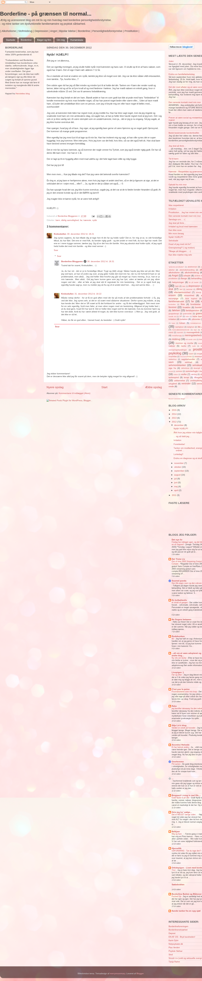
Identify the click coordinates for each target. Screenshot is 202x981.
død (181, 289)
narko (183, 346)
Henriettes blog (23, 93)
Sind (171, 955)
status (175, 374)
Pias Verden (174, 947)
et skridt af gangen (180, 602)
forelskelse (195, 304)
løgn (195, 330)
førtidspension (192, 310)
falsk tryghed (191, 299)
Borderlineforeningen (178, 926)
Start (104, 387)
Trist (174, 870)
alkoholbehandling (187, 270)
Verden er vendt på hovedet (184, 728)
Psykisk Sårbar (175, 951)
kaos (173, 323)
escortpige (173, 298)
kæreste (87, 220)
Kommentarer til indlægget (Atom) (74, 393)
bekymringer (178, 282)
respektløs (173, 357)
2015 (174, 410)
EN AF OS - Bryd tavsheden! (182, 937)
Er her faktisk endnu (181, 747)
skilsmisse (185, 368)
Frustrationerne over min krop (184, 691)
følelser (176, 310)
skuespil (197, 368)
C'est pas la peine (181, 689)
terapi (186, 377)
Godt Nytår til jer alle (181, 798)
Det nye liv (177, 540)
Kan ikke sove (175, 230)
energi (198, 292)
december (179, 425)
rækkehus (173, 359)
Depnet (172, 933)
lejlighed (190, 327)
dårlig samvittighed (70, 220)
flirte (183, 304)
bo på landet (194, 282)
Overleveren (178, 762)
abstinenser (192, 267)
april (176, 490)
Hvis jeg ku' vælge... (182, 812)
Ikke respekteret (176, 205)
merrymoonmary (117, 973)
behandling (196, 278)
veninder (186, 383)
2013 (174, 418)
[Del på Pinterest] (109, 216)
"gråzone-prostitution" (176, 267)
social (171, 371)
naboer (172, 346)
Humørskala (76, 40)
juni (176, 482)
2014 (174, 414)
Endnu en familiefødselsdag (182, 74)
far (81, 220)
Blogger (140, 973)
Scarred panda (179, 581)
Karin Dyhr (173, 940)
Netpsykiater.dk (176, 944)
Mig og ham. (177, 834)
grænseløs (187, 314)
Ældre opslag (153, 387)
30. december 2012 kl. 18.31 (100, 261)
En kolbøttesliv (179, 600)
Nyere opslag (55, 387)
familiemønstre (176, 301)
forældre (186, 307)
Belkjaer (176, 831)
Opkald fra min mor (178, 185)
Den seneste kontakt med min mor (185, 102)
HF (181, 316)
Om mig (61, 40)
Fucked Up (177, 896)
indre (187, 316)
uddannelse (179, 380)
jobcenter (196, 319)
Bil (173, 639)
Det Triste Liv (178, 559)
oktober (178, 467)
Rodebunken (178, 636)
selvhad (188, 362)
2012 (174, 422)
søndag (194, 374)
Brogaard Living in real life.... (186, 795)
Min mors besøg (176, 233)
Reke (174, 706)
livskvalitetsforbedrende (180, 330)
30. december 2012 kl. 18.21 (80, 234)
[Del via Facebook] (106, 216)
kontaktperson (195, 323)
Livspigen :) (178, 672)
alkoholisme (174, 272)
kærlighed (179, 327)
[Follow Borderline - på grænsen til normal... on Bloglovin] (181, 48)
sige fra (172, 368)
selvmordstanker (177, 365)
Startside (10, 40)
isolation (184, 319)
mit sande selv (191, 339)
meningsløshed (193, 335)
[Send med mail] (98, 216)
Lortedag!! (178, 454)
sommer (179, 371)
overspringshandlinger (178, 350)
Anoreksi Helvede (180, 745)
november (179, 463)
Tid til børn (173, 159)
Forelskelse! (179, 444)
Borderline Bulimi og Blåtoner (187, 894)
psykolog (175, 353)
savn (171, 362)
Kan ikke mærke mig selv (180, 255)
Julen (171, 61)
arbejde (186, 276)
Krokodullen (60, 234)
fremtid (198, 307)
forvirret (172, 307)
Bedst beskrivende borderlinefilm (184, 133)
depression (194, 286)
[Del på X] (103, 216)
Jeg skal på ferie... (177, 146)
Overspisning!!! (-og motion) (182, 248)
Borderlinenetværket (178, 930)
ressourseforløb (186, 356)
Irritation (172, 209)
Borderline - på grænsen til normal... (45, 14)
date (183, 286)
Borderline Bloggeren (72, 261)
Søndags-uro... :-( (177, 219)
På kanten (176, 764)
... (172, 778)
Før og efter (177, 675)
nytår (94, 220)
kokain (182, 323)
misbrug (176, 339)
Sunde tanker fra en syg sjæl (186, 911)
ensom (172, 295)
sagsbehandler (188, 359)
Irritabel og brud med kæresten (183, 226)
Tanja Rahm (174, 962)
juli (175, 479)
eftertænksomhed (182, 292)
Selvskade (173, 241)
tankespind (174, 377)
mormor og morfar (184, 343)
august (177, 475)
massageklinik (193, 332)
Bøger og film (44, 40)
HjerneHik (176, 848)
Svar (56, 250)
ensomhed (189, 295)
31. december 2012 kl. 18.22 (88, 294)
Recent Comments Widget (177, 399)
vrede (171, 386)
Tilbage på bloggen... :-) (180, 251)
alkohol (171, 270)
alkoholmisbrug (192, 272)
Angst (175, 275)
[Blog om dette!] (101, 216)
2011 (174, 495)
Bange (184, 278)
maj (176, 486)
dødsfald (189, 289)
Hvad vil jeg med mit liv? (180, 244)
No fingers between (181, 619)
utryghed (173, 384)
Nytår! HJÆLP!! (176, 237)
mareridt (180, 332)
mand (171, 332)
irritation (172, 319)
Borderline (26, 40)
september (179, 471)
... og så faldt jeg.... (183, 436)
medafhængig (177, 335)
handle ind (172, 316)
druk (171, 289)
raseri (191, 354)
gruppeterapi (174, 314)
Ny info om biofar (179, 658)
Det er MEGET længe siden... (185, 814)
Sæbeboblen (178, 884)
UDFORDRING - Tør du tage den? (186, 851)
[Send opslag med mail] (93, 216)
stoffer (184, 374)
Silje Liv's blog (179, 725)
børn (58, 220)
